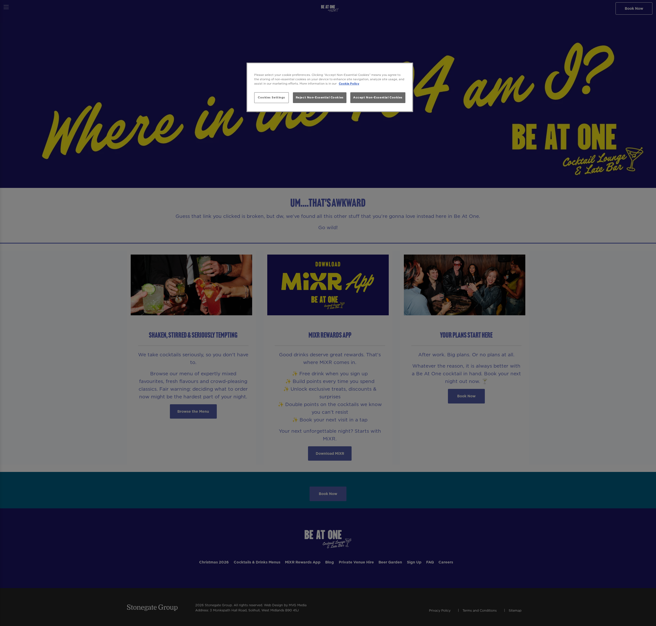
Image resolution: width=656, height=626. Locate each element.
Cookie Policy (349, 84)
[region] (330, 87)
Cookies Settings (271, 97)
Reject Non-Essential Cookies (320, 97)
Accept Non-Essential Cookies (378, 97)
